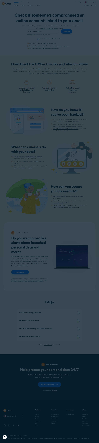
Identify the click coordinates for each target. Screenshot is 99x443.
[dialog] (49, 221)
